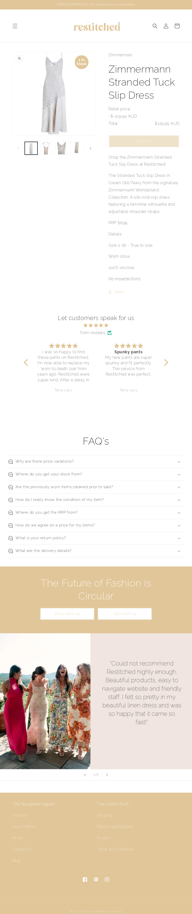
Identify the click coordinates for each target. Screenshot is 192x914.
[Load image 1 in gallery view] (31, 148)
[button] (15, 26)
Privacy (103, 838)
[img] (96, 325)
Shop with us (67, 614)
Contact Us (22, 849)
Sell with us (125, 614)
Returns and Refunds (115, 827)
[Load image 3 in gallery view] (61, 148)
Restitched (88, 911)
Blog (16, 860)
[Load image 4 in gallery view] (76, 148)
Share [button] (119, 292)
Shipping (104, 815)
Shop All (19, 815)
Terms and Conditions (116, 849)
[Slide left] (18, 148)
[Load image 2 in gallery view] (46, 148)
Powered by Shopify (109, 911)
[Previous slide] (85, 774)
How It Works (24, 827)
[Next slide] (107, 774)
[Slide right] (90, 148)
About (17, 838)
